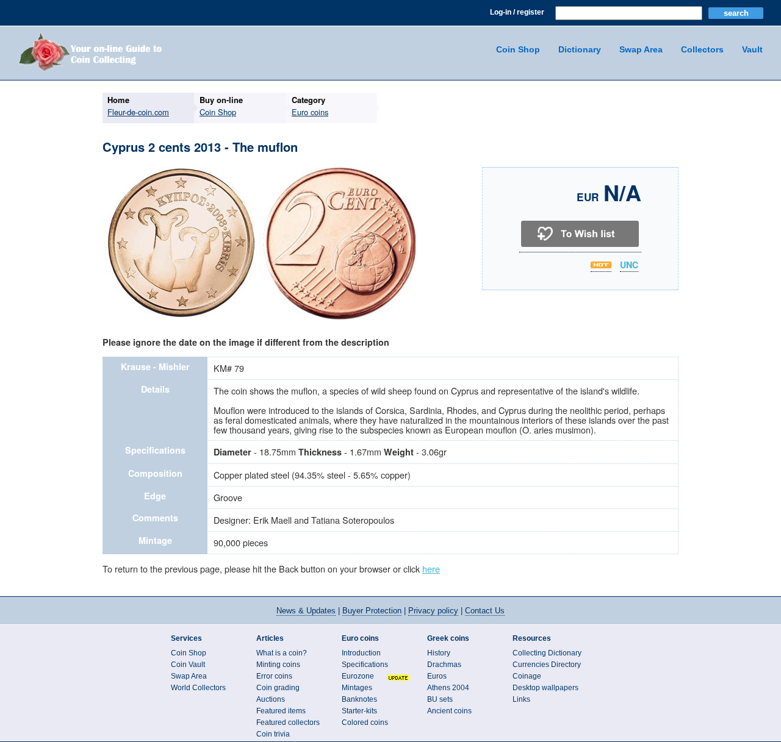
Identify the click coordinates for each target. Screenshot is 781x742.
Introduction (361, 653)
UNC (629, 265)
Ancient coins (449, 711)
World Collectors (198, 687)
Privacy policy (433, 610)
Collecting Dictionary (547, 653)
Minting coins (278, 664)
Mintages (357, 687)
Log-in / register (517, 12)
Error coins (274, 676)
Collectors (702, 49)
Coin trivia (273, 734)
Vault (752, 49)
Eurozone (358, 676)
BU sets (440, 699)
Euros (437, 676)
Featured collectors (288, 722)
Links (521, 699)
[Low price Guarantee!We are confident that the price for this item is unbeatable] (601, 265)
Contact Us (485, 610)
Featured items (281, 711)
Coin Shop (518, 49)
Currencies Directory (547, 664)
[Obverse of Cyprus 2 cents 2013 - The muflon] (181, 317)
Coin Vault (188, 664)
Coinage (527, 676)
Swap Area (641, 49)
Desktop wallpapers (545, 687)
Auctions (270, 699)
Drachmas (444, 664)
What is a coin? (281, 653)
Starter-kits (359, 711)
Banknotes (359, 699)
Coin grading (278, 687)
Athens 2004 (448, 687)
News (306, 610)
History (438, 653)
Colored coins (365, 722)
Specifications (365, 664)
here (431, 568)
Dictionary (579, 49)
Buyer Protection (371, 610)
